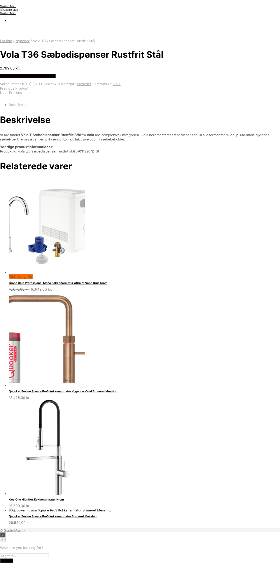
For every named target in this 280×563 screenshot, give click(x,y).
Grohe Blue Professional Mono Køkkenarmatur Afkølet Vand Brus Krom (58, 283)
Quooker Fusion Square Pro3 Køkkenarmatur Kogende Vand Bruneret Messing (63, 391)
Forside (6, 41)
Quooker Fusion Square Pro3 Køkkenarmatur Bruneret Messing (52, 516)
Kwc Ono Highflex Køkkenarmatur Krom (36, 499)
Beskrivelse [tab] (18, 104)
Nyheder (23, 41)
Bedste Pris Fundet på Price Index (28, 76)
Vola (117, 84)
